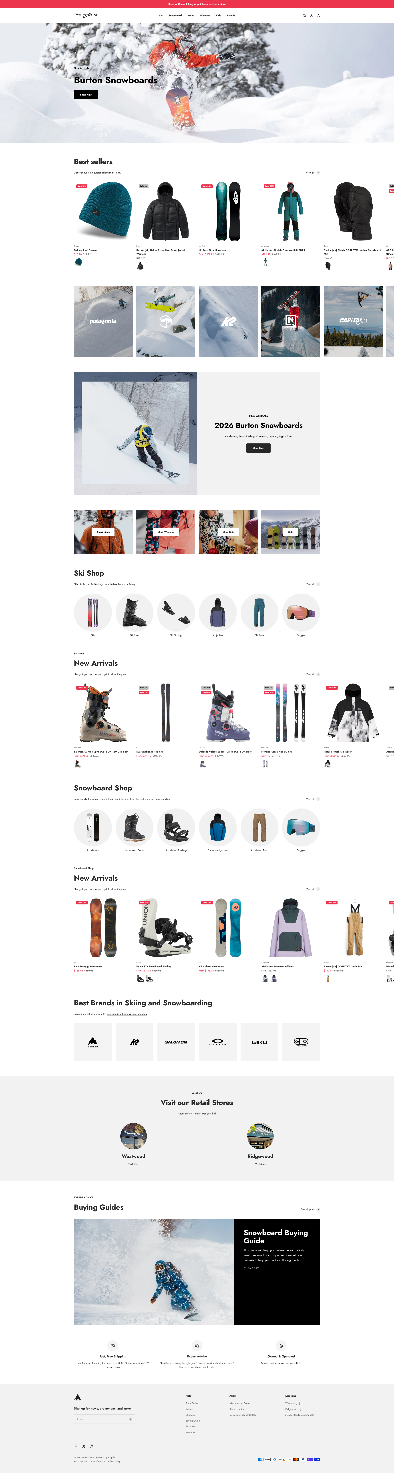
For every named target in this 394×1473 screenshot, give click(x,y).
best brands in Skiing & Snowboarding (127, 1014)
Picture (326, 747)
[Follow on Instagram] (92, 1446)
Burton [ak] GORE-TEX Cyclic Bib (343, 966)
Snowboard (175, 15)
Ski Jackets (217, 635)
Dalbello (202, 747)
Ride (75, 962)
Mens (191, 15)
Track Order (192, 1403)
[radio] (78, 262)
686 (388, 246)
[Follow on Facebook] (76, 1446)
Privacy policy (80, 1461)
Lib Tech (202, 246)
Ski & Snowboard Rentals (242, 1415)
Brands (231, 15)
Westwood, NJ (292, 1403)
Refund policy (114, 1461)
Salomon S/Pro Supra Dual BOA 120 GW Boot (101, 751)
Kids (218, 15)
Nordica (264, 747)
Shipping (190, 1415)
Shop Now (86, 94)
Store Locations (237, 1409)
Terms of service (97, 1461)
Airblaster (265, 246)
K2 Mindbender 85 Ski (149, 751)
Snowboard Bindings (176, 850)
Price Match (192, 1426)
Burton (138, 246)
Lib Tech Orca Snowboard (213, 250)
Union (138, 962)
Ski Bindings (176, 635)
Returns (189, 1409)
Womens (205, 15)
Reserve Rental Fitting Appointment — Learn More (197, 4)
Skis (93, 635)
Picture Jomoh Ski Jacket (338, 751)
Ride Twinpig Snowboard (88, 966)
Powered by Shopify (105, 1457)
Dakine (76, 246)
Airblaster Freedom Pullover (277, 966)
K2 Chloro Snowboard (211, 966)
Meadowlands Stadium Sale (299, 1415)
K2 (137, 747)
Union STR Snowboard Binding (153, 966)
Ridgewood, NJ (293, 1409)
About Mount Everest (240, 1403)
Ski (161, 15)
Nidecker (389, 962)
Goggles (301, 635)
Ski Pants (259, 635)
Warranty (190, 1432)
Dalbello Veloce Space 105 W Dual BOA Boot (225, 751)
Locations (290, 1396)
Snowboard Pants (259, 850)
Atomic (389, 747)
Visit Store (133, 1164)
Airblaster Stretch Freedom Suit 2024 (283, 250)
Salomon (77, 747)
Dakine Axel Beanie (85, 250)
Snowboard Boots (134, 850)
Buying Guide (193, 1420)
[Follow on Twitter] (84, 1446)
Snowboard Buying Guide (276, 1236)
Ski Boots (134, 635)
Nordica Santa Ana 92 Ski (276, 751)
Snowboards (92, 850)
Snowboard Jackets (218, 850)
